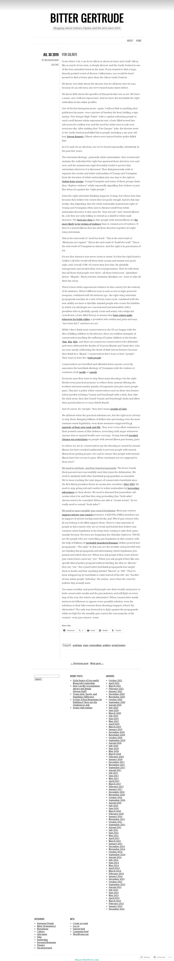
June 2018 (114, 748)
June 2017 (114, 775)
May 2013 (114, 895)
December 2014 (117, 846)
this (65, 341)
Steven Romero (75, 136)
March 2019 (115, 726)
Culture (55, 64)
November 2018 (117, 734)
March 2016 (115, 811)
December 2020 (117, 694)
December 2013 (117, 879)
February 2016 (116, 813)
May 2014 (114, 865)
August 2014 (115, 857)
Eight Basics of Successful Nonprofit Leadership (86, 682)
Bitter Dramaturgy (46, 926)
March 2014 (115, 870)
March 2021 (115, 685)
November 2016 (117, 794)
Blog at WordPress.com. (87, 959)
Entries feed (79, 928)
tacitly (82, 372)
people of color (119, 408)
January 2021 (115, 691)
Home (138, 40)
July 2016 (113, 805)
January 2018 (115, 759)
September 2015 (117, 824)
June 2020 (114, 710)
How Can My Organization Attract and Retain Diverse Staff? (86, 688)
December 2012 (117, 908)
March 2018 (115, 753)
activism (77, 645)
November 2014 (117, 849)
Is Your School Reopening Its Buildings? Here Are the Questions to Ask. (87, 702)
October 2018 (115, 737)
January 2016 (115, 816)
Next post (97, 663)
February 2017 (116, 786)
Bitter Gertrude (87, 18)
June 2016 (114, 808)
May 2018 (114, 751)
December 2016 (117, 791)
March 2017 (115, 783)
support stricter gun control (77, 514)
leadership (42, 939)
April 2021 (114, 683)
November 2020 (117, 696)
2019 (132, 484)
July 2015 (113, 830)
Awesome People (45, 923)
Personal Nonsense (46, 942)
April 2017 (114, 781)
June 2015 (114, 832)
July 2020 (113, 707)
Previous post (79, 663)
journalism (95, 645)
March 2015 (115, 840)
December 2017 (117, 762)
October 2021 (115, 680)
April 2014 (114, 868)
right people (94, 357)
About (130, 40)
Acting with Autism (82, 707)
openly (93, 372)
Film (39, 936)
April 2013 (114, 898)
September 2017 (117, 767)
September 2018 (117, 740)
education (42, 934)
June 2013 (114, 892)
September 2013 (117, 884)
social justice (118, 645)
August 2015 (115, 827)
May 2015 (114, 835)
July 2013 (113, 889)
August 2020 (115, 704)
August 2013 (115, 887)
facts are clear (85, 219)
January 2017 (115, 789)
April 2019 (114, 723)
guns (85, 645)
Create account (80, 923)
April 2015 (114, 838)
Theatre (41, 945)
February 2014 (116, 873)
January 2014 (115, 876)
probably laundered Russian (102, 542)
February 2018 (116, 756)
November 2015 (117, 819)
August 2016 (115, 802)
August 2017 (115, 770)
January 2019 (115, 729)
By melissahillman (50, 60)
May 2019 (114, 721)
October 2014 (115, 851)
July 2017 (113, 772)
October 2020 (115, 699)
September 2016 (117, 800)
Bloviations (42, 928)
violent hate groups (72, 181)
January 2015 (115, 843)
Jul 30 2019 (51, 54)
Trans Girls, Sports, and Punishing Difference (85, 695)
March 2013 (115, 900)
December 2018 (117, 732)
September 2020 (117, 702)
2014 (126, 484)
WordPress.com (81, 934)
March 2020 (115, 713)
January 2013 (115, 906)
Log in (76, 926)
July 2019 (113, 715)
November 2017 (117, 764)
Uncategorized (44, 947)
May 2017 (114, 778)
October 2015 (115, 821)
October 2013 (115, 881)
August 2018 (115, 743)
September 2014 (117, 854)
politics (107, 645)
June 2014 (114, 862)
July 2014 (113, 859)
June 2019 (114, 718)
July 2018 (113, 745)
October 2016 (115, 797)
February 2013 (116, 903)
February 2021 (116, 688)
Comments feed (80, 931)
